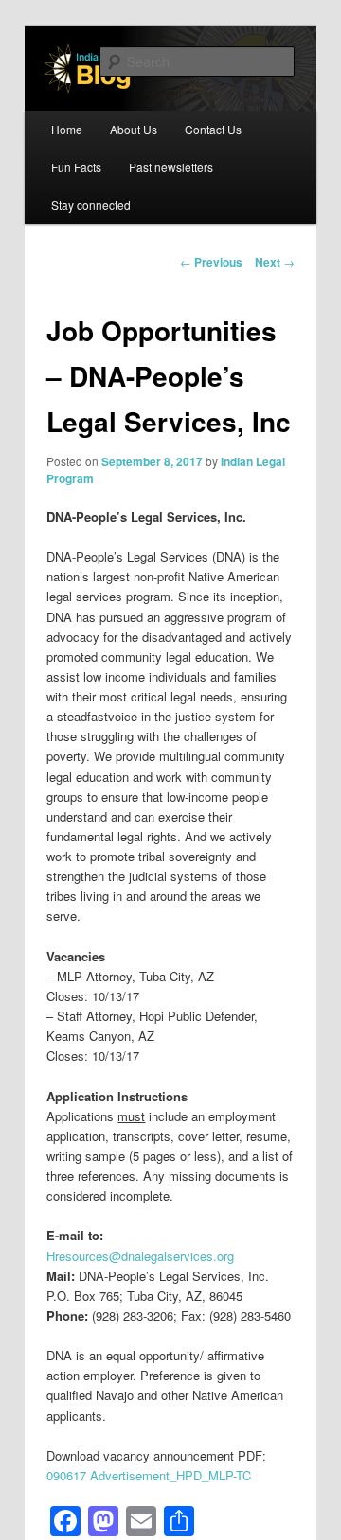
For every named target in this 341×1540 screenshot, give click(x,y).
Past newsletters (171, 167)
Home (66, 129)
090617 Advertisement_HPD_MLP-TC (148, 1475)
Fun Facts (76, 167)
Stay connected (91, 205)
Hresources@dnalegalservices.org (140, 1256)
